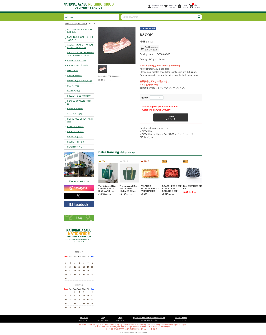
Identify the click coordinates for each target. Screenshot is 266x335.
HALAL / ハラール (75, 137)
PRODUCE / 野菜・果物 (77, 65)
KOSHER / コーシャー (77, 142)
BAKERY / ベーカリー (76, 60)
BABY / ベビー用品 (75, 126)
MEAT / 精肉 (72, 70)
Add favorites (151, 48)
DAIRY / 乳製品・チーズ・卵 (79, 80)
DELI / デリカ (82, 24)
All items (72, 24)
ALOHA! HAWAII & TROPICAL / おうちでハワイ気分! (80, 46)
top (66, 24)
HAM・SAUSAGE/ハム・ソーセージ (174, 134)
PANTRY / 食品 (73, 91)
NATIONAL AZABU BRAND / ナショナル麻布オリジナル (80, 53)
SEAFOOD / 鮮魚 (74, 75)
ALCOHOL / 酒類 (74, 114)
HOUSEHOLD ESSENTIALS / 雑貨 (80, 120)
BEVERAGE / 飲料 (75, 109)
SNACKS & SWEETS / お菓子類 (80, 102)
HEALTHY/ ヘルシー (76, 147)
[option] (116, 45)
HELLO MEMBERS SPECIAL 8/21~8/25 (79, 30)
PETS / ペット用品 (75, 131)
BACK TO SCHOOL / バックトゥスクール (80, 38)
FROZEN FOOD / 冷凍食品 (79, 96)
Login (170, 117)
